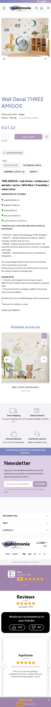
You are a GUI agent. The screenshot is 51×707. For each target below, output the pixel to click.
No (39, 627)
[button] (4, 8)
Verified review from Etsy (30, 667)
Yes (20, 627)
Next (45, 59)
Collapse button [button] (48, 699)
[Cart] (46, 8)
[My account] (41, 8)
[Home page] (21, 8)
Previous (4, 59)
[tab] (10, 166)
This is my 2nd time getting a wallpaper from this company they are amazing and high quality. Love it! (25, 674)
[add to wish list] (47, 137)
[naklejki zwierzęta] (25, 37)
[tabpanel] (25, 247)
